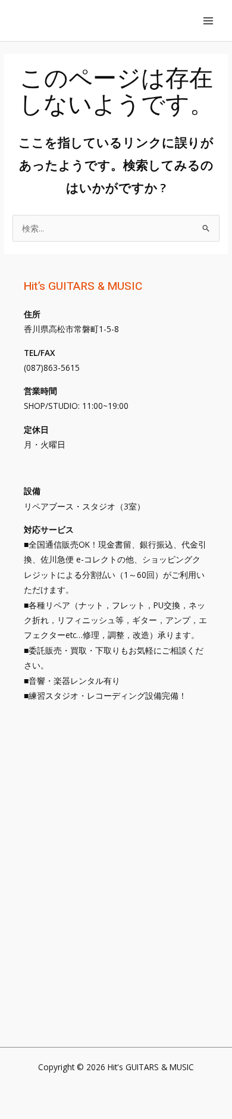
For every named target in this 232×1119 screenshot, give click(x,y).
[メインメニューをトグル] (208, 20)
